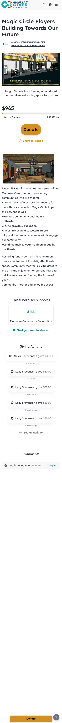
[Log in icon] (50, 4)
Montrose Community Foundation (28, 45)
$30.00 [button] (49, 356)
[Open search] (44, 4)
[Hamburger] (56, 4)
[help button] (56, 717)
